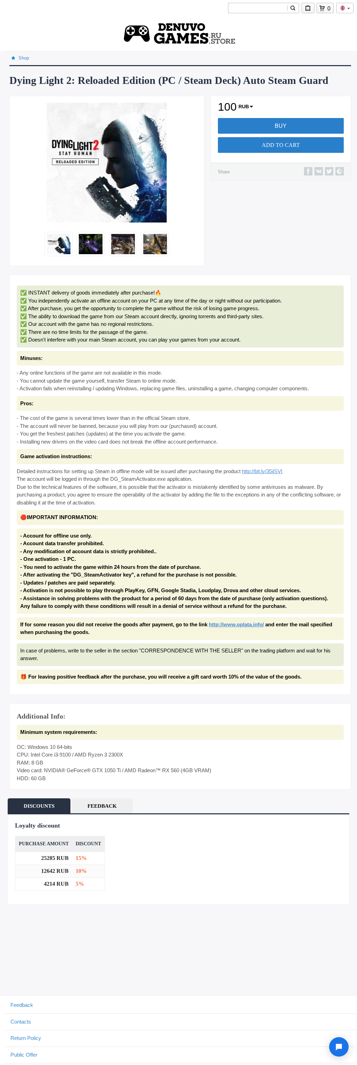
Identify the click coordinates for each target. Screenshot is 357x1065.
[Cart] (322, 8)
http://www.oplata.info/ (236, 624)
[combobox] (257, 8)
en (345, 8)
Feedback (102, 806)
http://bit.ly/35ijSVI (262, 471)
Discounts (39, 806)
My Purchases (308, 8)
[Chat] (339, 1047)
